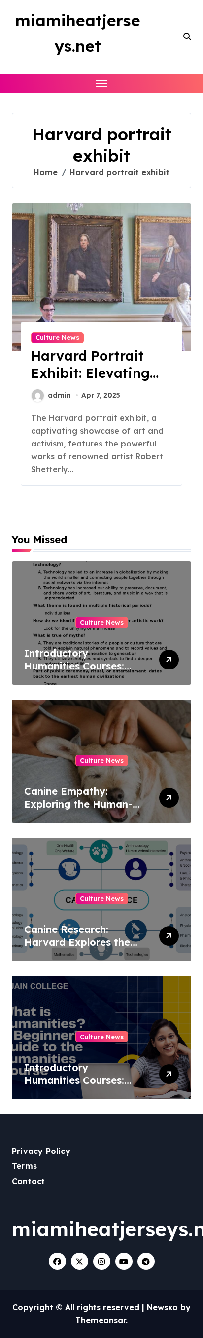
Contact (28, 1181)
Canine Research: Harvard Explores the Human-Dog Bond (77, 942)
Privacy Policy (41, 1151)
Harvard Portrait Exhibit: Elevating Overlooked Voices (93, 373)
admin (59, 395)
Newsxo (162, 1307)
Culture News (57, 337)
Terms (24, 1166)
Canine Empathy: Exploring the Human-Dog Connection (78, 804)
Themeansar (100, 1320)
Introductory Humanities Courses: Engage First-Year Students (74, 1086)
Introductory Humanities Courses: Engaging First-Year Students (74, 672)
